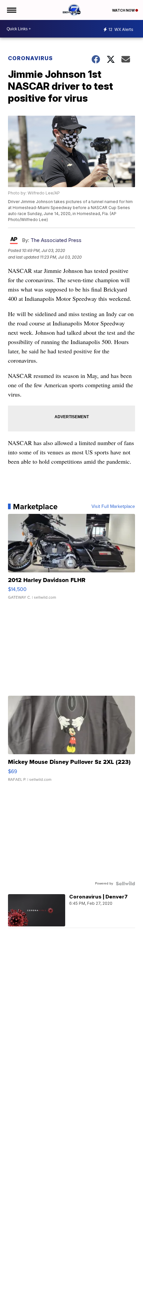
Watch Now (123, 10)
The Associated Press (56, 240)
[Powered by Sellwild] (125, 883)
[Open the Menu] (11, 10)
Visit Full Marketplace (113, 506)
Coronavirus (30, 58)
